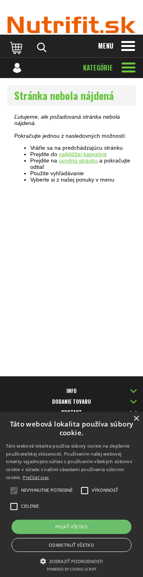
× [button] (136, 419)
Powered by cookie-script (72, 569)
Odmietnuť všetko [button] (71, 545)
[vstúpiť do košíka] (17, 47)
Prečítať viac (36, 477)
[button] (71, 560)
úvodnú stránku (78, 160)
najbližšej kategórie (83, 154)
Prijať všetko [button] (71, 527)
